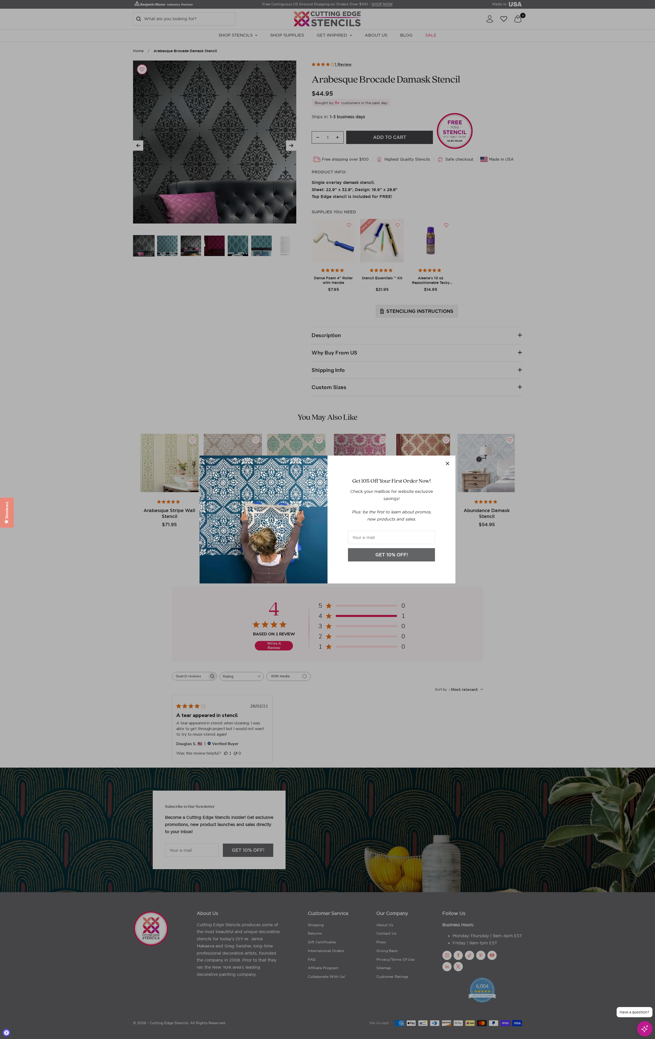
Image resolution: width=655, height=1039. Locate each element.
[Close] (447, 463)
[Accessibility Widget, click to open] (6, 1032)
